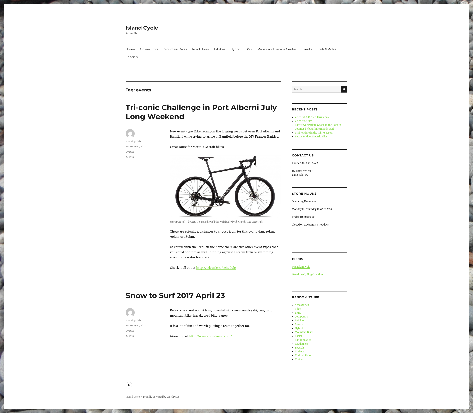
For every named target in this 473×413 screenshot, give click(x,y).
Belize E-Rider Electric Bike (311, 136)
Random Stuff (305, 297)
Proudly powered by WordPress (161, 396)
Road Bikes (200, 49)
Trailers (299, 351)
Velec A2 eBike (303, 121)
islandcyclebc (134, 141)
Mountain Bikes (175, 49)
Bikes (298, 308)
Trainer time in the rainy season (314, 132)
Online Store (149, 49)
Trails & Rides (326, 49)
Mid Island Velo (301, 266)
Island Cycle (142, 28)
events (130, 156)
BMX (249, 49)
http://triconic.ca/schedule (216, 267)
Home (130, 49)
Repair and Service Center (277, 49)
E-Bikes (219, 49)
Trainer (299, 359)
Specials (132, 57)
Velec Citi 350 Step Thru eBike (312, 117)
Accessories (302, 305)
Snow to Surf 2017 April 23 (175, 295)
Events (307, 49)
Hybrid (235, 49)
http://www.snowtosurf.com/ (210, 336)
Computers (301, 316)
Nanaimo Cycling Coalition (307, 274)
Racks (298, 336)
